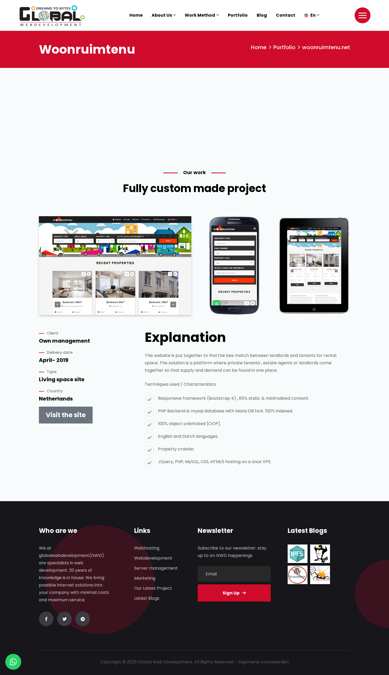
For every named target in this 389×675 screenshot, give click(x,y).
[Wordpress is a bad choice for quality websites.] (297, 575)
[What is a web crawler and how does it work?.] (320, 575)
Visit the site (66, 415)
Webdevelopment (153, 558)
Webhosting (146, 548)
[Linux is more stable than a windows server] (320, 553)
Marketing (144, 578)
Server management (156, 568)
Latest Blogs (146, 598)
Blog (262, 15)
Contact (285, 15)
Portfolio (238, 15)
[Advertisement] (194, 108)
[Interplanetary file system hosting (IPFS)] (297, 553)
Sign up (231, 593)
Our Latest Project (153, 588)
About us (162, 15)
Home (136, 15)
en (313, 15)
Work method (200, 15)
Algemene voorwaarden (263, 662)
